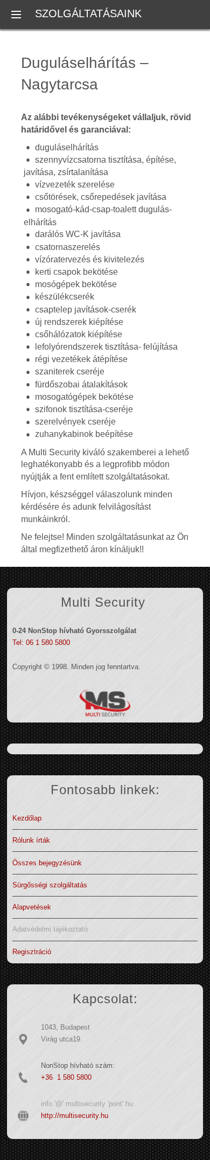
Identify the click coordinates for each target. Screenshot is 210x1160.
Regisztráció (31, 952)
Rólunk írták (31, 840)
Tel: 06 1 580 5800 (41, 642)
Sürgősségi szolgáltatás (49, 885)
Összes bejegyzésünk (47, 863)
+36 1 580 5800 (66, 1077)
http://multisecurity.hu (74, 1116)
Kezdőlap (26, 818)
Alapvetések (31, 907)
